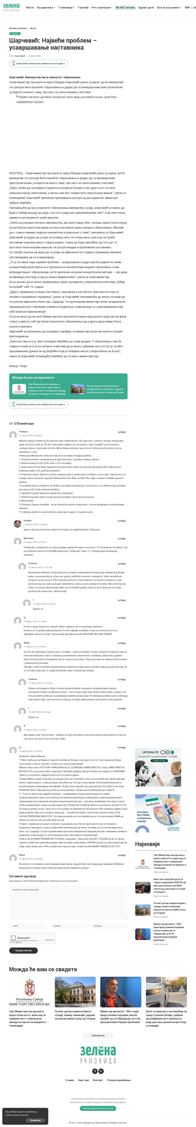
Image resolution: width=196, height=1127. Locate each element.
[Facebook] (95, 1071)
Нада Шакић (20, 56)
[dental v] (158, 813)
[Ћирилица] (187, 8)
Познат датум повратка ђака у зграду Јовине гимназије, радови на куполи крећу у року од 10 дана (75, 1015)
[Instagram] (101, 1071)
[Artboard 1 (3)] (158, 767)
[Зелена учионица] (11, 8)
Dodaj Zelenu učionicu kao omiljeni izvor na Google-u (40, 63)
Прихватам (35, 1120)
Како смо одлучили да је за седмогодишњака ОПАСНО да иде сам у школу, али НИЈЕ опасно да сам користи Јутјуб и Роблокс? (170, 885)
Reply (123, 432)
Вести (15, 34)
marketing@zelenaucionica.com (98, 1108)
